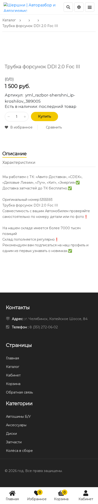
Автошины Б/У (18, 416)
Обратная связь (19, 392)
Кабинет (85, 499)
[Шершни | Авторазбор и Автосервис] (33, 7)
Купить (44, 116)
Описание (14, 153)
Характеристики (18, 162)
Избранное (37, 495)
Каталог (12, 367)
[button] (19, 127)
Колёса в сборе (19, 451)
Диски (11, 433)
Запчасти (14, 442)
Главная (12, 499)
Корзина (61, 495)
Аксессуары (16, 425)
